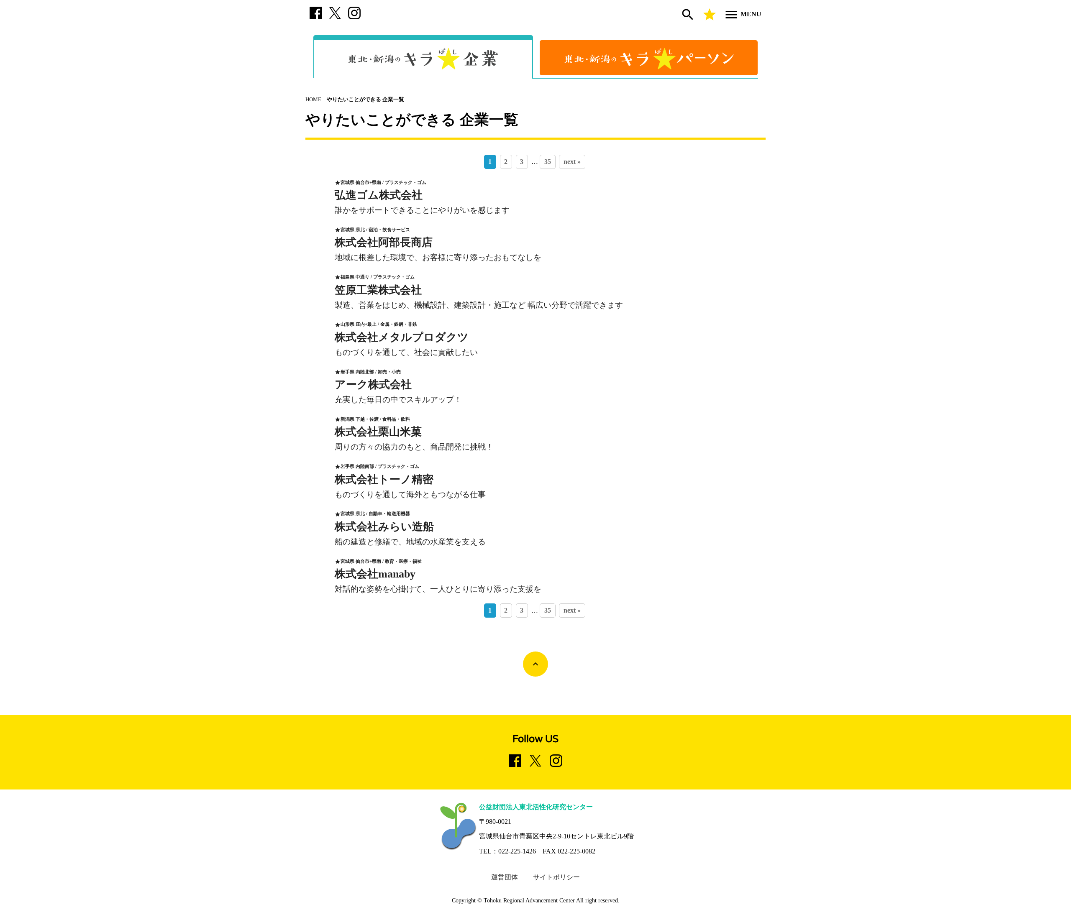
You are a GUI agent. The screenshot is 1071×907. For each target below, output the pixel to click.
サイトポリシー (556, 877)
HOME (313, 99)
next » (572, 161)
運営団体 (504, 877)
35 (547, 161)
